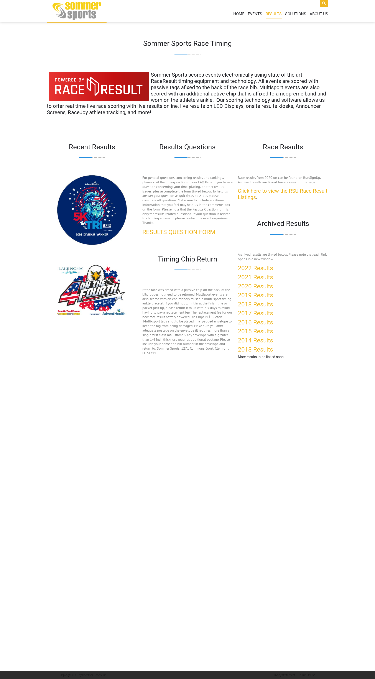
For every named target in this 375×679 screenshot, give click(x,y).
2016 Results (255, 322)
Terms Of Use (306, 675)
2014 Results (255, 340)
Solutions (295, 14)
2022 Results (255, 268)
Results (274, 14)
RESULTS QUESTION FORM (178, 232)
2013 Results (255, 349)
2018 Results (255, 304)
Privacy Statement (284, 675)
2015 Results (255, 331)
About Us (319, 14)
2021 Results (255, 277)
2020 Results (255, 286)
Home (238, 14)
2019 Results (255, 295)
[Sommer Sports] (77, 11)
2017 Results (255, 313)
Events (255, 14)
